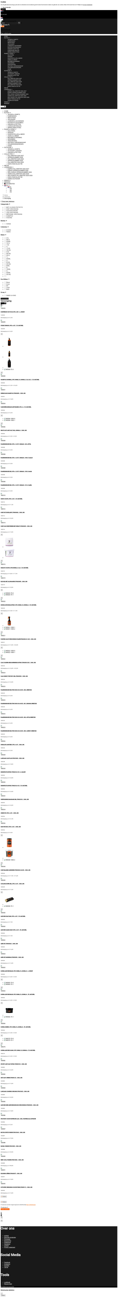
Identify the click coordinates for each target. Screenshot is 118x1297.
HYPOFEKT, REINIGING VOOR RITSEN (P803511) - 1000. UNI (16, 1187)
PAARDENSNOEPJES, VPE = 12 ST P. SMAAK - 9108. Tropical (16, 457)
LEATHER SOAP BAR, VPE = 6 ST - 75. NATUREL (13, 916)
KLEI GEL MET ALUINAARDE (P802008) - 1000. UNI (14, 581)
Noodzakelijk (7, 7)
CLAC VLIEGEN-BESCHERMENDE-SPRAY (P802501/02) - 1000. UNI (18, 662)
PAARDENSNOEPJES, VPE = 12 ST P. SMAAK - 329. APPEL (16, 444)
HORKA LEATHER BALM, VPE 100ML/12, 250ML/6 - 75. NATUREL (18, 994)
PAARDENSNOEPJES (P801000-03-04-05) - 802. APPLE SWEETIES (18, 717)
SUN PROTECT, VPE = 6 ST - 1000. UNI (11, 826)
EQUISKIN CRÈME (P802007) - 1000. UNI (11, 1173)
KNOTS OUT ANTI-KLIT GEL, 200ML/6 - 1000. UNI (14, 430)
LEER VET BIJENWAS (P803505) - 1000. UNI (12, 957)
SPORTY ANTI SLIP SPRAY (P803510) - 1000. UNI (14, 1064)
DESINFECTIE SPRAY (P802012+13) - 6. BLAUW (13, 772)
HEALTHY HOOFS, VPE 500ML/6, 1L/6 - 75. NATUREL (14, 567)
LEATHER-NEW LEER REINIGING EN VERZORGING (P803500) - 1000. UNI (19, 1105)
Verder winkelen (5, 1209)
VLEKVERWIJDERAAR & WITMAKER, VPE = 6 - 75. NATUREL (16, 407)
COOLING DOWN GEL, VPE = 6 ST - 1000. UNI (12, 883)
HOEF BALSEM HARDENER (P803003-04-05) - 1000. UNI (15, 870)
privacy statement (87, 4)
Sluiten (3, 1295)
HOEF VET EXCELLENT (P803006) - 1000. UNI (13, 512)
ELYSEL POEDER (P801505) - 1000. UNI (11, 1146)
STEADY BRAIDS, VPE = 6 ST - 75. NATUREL (12, 325)
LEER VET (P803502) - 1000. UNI (9, 943)
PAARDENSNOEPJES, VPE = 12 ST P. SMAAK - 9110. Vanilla (16, 485)
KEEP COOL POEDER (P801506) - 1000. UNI (12, 1159)
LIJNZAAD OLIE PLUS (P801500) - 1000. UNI (12, 758)
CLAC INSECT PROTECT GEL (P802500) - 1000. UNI (14, 676)
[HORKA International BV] (8, 21)
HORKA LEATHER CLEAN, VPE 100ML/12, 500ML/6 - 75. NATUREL (18, 1050)
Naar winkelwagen (6, 33)
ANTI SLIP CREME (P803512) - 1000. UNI (11, 1077)
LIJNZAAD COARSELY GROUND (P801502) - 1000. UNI (15, 1091)
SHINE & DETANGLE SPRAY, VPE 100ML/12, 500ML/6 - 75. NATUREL (18, 605)
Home (6, 195)
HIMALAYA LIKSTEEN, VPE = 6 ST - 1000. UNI (12, 744)
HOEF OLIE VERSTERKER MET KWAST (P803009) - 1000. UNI (16, 526)
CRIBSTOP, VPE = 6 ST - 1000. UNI (10, 813)
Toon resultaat (4, 298)
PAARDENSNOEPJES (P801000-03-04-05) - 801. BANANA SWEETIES (19, 703)
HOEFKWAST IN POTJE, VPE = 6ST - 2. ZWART (13, 311)
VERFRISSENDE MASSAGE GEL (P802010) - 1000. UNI (15, 799)
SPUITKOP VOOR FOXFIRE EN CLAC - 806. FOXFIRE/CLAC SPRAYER (18, 1118)
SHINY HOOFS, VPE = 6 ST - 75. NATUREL (11, 498)
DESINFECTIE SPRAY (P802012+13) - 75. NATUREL (14, 785)
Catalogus (7, 197)
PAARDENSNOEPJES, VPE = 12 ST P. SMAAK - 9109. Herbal (16, 471)
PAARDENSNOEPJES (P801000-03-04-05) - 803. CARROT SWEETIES (18, 731)
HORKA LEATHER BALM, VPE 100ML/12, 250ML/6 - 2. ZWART (17, 971)
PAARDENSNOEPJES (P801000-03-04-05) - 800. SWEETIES (16, 689)
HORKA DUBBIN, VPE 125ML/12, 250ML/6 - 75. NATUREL (16, 1027)
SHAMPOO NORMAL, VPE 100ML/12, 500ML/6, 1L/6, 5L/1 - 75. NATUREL (20, 379)
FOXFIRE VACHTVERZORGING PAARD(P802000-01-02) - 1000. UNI (18, 639)
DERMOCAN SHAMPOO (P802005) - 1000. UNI (13, 393)
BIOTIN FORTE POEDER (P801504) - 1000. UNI (13, 1132)
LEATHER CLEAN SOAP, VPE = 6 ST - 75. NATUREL (14, 930)
